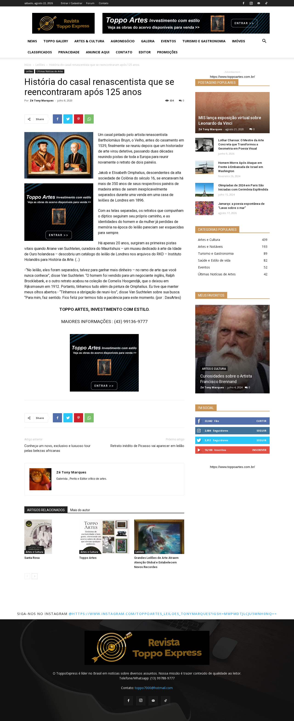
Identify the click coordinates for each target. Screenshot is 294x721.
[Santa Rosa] (49, 536)
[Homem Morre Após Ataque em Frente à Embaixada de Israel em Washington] (204, 167)
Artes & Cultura (89, 41)
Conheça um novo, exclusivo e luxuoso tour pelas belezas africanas (57, 448)
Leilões (40, 65)
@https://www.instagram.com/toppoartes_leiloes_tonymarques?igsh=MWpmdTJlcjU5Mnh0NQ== (173, 613)
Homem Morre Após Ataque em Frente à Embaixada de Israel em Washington (240, 167)
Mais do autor (80, 510)
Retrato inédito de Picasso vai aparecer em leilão (147, 446)
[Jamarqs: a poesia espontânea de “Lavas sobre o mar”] (204, 208)
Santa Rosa (32, 557)
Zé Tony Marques (42, 100)
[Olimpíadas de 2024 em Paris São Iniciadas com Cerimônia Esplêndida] (204, 190)
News (32, 41)
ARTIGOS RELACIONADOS (46, 510)
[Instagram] (251, 3)
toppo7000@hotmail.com (154, 688)
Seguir (261, 430)
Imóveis (238, 41)
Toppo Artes (87, 557)
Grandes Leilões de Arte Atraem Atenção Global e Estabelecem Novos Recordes (156, 562)
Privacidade (68, 52)
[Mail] (258, 3)
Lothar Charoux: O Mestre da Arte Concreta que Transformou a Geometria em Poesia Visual (241, 144)
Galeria (148, 41)
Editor (145, 52)
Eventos (168, 41)
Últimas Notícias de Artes (50, 71)
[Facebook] (243, 3)
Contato (103, 3)
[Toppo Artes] (104, 536)
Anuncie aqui (97, 52)
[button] (264, 41)
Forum (90, 3)
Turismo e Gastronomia (204, 41)
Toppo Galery (55, 41)
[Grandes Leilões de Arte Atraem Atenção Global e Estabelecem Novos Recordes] (159, 536)
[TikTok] (266, 3)
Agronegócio (123, 41)
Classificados (40, 52)
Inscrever (259, 450)
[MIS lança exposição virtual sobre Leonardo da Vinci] (232, 112)
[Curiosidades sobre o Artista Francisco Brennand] (232, 349)
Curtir (261, 421)
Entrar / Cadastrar (71, 3)
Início (27, 65)
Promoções (167, 52)
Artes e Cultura (34, 552)
